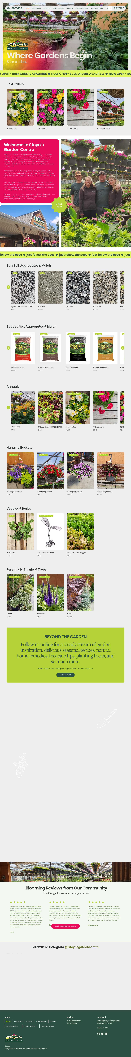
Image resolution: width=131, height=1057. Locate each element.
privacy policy (72, 1023)
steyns (16, 8)
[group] (65, 109)
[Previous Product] (8, 287)
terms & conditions (74, 1021)
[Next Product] (122, 287)
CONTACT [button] (119, 8)
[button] (124, 68)
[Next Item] (118, 977)
